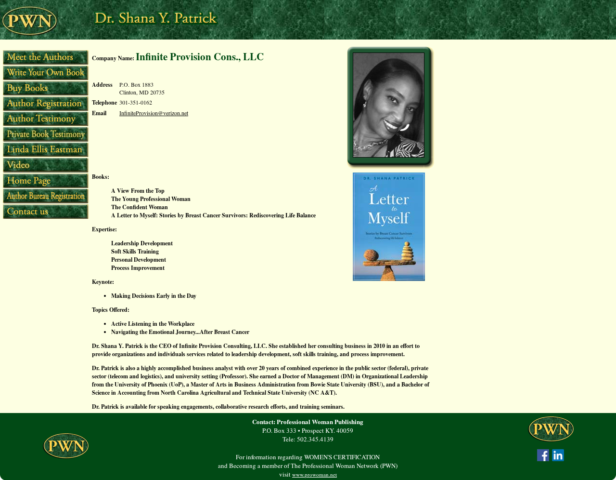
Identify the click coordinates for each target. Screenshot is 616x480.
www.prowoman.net (314, 474)
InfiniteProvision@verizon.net (153, 113)
